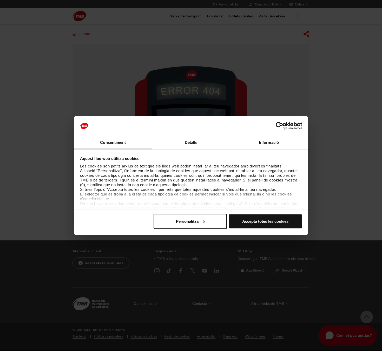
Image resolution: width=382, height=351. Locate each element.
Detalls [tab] (191, 142)
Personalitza (187, 221)
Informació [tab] (269, 142)
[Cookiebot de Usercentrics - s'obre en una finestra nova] (279, 126)
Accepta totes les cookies (265, 221)
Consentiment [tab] (113, 142)
